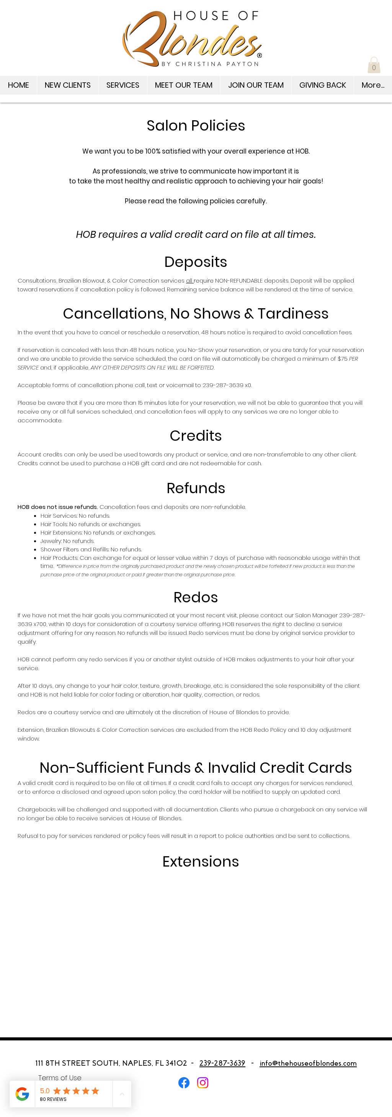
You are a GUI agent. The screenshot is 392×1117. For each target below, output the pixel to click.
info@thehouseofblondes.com (308, 1063)
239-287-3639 (222, 1063)
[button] (374, 65)
